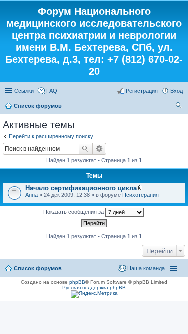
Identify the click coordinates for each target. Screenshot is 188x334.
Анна (31, 195)
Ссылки (24, 91)
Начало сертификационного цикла (81, 188)
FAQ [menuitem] (51, 91)
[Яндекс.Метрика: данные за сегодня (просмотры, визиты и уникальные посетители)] (94, 294)
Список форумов (38, 106)
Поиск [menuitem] (180, 107)
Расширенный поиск (99, 149)
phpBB (77, 282)
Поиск (85, 149)
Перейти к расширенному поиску (51, 136)
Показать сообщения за (74, 212)
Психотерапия (140, 195)
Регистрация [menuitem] (142, 91)
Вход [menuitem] (176, 91)
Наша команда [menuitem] (146, 268)
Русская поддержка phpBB (94, 287)
